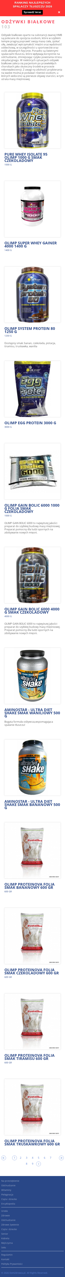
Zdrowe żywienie (10, 1224)
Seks (3, 1247)
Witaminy (6, 1189)
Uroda (4, 1210)
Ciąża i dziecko (9, 1199)
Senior (4, 1233)
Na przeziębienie (10, 1180)
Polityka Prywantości (12, 1263)
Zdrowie (5, 1215)
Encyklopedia (8, 1203)
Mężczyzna (7, 1242)
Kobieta (5, 1238)
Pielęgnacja (7, 1194)
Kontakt (5, 1259)
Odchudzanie (8, 1185)
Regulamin (7, 1254)
